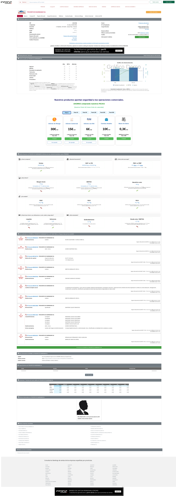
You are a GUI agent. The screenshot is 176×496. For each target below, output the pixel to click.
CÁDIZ (91, 468)
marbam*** (75, 32)
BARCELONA (115, 466)
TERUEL (69, 483)
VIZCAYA (69, 484)
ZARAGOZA (114, 484)
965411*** (75, 28)
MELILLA (69, 478)
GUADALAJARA (115, 471)
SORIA (113, 481)
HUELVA (69, 473)
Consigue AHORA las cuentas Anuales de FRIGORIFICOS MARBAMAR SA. (58, 358)
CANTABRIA (114, 468)
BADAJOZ (92, 466)
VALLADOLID (48, 484)
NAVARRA (114, 478)
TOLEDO (92, 483)
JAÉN (46, 475)
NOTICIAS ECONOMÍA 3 (130, 6)
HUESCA (92, 473)
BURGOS (47, 468)
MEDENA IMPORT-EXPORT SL (97, 428)
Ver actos (75, 37)
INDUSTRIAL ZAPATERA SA (24, 442)
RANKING (104, 6)
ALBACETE (70, 465)
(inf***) (75, 30)
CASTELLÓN (47, 470)
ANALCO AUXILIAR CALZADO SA (97, 430)
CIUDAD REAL (93, 470)
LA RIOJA (92, 475)
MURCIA (92, 478)
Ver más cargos (89, 374)
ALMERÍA (114, 465)
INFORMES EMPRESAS (79, 6)
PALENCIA (70, 480)
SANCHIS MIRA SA (94, 438)
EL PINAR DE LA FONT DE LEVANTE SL (98, 440)
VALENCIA (114, 483)
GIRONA (69, 471)
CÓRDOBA (114, 470)
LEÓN (46, 476)
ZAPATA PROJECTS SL (95, 442)
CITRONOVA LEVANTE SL (96, 426)
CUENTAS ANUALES (64, 6)
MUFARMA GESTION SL (23, 434)
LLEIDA (69, 476)
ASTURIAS (47, 466)
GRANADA (92, 471)
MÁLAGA (47, 478)
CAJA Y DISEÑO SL (22, 428)
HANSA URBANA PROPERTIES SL (25, 432)
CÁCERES (69, 468)
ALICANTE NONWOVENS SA (96, 434)
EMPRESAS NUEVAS (115, 6)
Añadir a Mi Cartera (153, 12)
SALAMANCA (115, 480)
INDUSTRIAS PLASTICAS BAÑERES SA (26, 426)
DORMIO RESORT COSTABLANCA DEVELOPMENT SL (101, 432)
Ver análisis (74, 39)
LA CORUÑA (70, 475)
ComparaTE (52, 6)
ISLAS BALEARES (115, 473)
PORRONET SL (94, 444)
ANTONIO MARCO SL (23, 430)
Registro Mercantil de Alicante (70, 36)
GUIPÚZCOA (48, 473)
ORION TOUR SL (22, 444)
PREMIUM (43, 6)
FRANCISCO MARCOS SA (24, 436)
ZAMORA (92, 484)
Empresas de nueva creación (23, 453)
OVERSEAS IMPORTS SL (95, 436)
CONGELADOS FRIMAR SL (24, 440)
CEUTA (69, 470)
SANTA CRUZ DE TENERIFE (50, 481)
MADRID (114, 476)
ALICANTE (92, 465)
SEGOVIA (69, 481)
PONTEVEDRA (93, 480)
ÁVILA (69, 466)
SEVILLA (91, 481)
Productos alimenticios (144, 23)
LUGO (91, 476)
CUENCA (47, 471)
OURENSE (47, 480)
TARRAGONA (48, 483)
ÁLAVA (46, 465)
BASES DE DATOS (93, 6)
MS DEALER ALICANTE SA (24, 438)
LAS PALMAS (115, 475)
